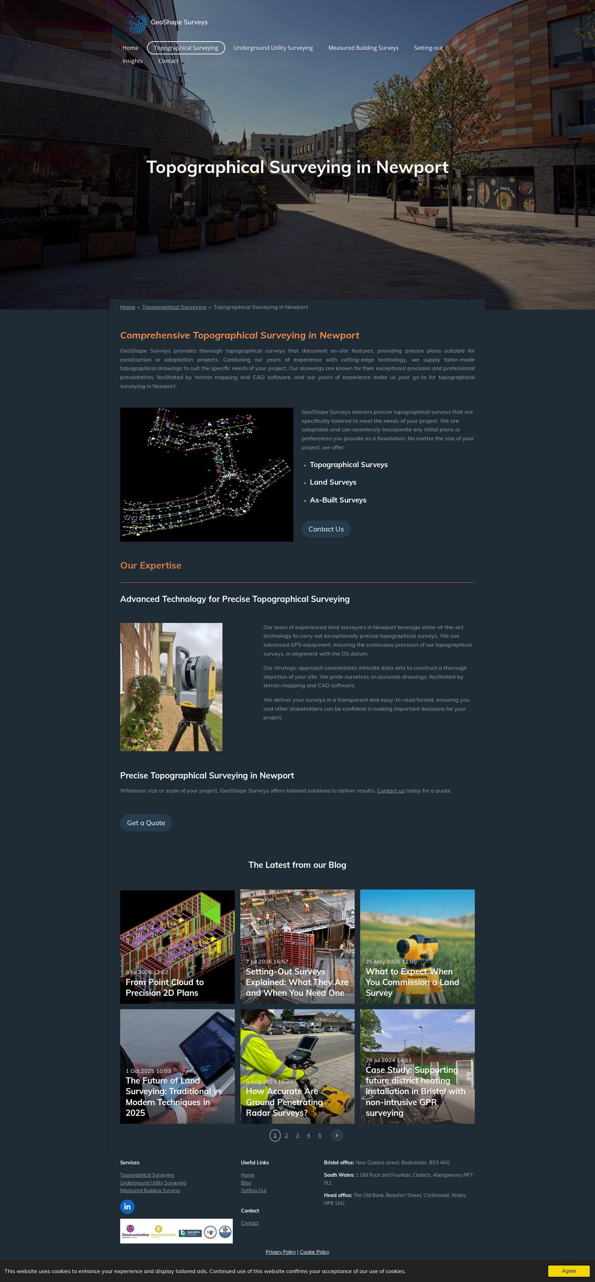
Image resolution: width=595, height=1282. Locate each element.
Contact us (391, 790)
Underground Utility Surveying (153, 1183)
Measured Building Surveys (150, 1190)
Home (127, 306)
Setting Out (254, 1190)
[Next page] (337, 1135)
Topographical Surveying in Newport (260, 306)
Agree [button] (569, 1271)
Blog (246, 1183)
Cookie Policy (314, 1252)
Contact (250, 1223)
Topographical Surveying (174, 306)
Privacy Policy (281, 1252)
